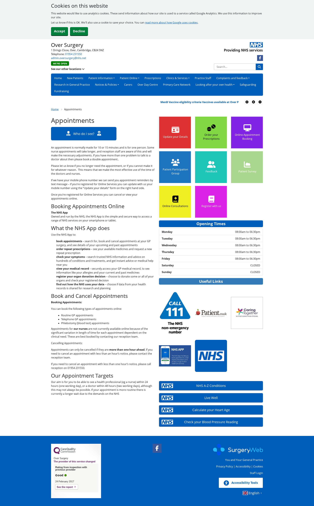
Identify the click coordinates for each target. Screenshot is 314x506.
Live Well (211, 398)
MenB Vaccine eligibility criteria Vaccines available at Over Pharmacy (198, 102)
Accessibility (243, 466)
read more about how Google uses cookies (171, 22)
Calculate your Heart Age (211, 410)
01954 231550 (73, 54)
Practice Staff (203, 78)
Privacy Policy (224, 466)
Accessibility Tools (244, 483)
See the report (65, 487)
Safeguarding (248, 84)
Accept (59, 31)
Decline (79, 31)
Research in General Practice (72, 84)
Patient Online (128, 78)
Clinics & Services (177, 78)
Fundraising (61, 91)
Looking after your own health (214, 84)
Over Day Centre (148, 84)
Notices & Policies (106, 84)
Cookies (258, 466)
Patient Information (100, 78)
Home (58, 78)
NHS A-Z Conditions (211, 385)
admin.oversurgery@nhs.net (68, 58)
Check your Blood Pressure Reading (211, 422)
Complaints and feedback (232, 78)
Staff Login (256, 473)
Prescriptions (153, 78)
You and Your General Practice (244, 460)
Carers (128, 84)
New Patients (75, 78)
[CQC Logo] (65, 453)
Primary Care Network (176, 84)
